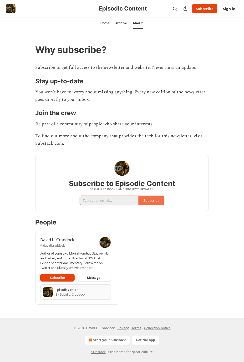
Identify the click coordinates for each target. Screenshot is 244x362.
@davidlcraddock (52, 245)
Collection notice (157, 328)
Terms (136, 328)
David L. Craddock (57, 239)
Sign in (229, 8)
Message (93, 278)
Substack (98, 352)
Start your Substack (109, 340)
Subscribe (205, 8)
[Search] (175, 8)
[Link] (28, 49)
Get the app (145, 340)
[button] (104, 23)
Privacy (123, 328)
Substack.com (49, 143)
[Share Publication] (185, 8)
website (142, 67)
